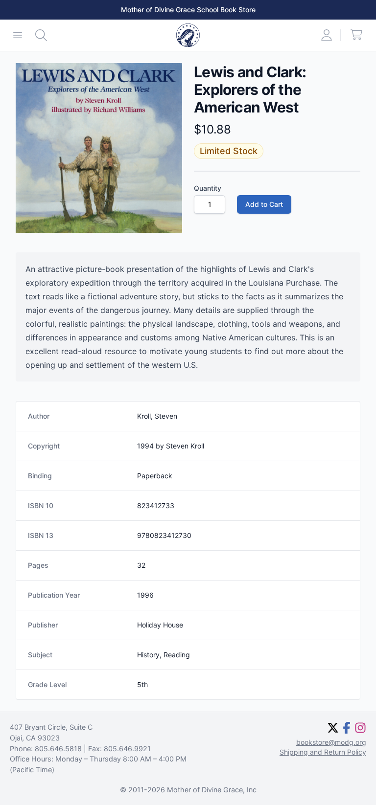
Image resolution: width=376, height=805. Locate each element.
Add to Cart (264, 204)
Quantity (207, 188)
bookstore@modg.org (331, 742)
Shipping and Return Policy (323, 752)
